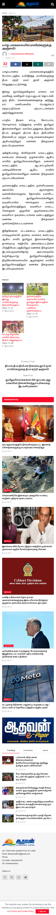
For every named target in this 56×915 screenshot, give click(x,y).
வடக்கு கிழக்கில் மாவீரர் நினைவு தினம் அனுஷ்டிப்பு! (12, 337)
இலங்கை (12, 13)
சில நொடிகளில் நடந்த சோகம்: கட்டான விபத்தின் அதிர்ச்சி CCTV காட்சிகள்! (33, 776)
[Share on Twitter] (27, 64)
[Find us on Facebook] (5, 877)
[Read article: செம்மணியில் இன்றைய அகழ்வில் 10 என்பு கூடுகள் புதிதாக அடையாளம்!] (28, 474)
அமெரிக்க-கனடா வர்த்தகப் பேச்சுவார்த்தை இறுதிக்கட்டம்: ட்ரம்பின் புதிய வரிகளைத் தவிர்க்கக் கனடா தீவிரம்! (24, 654)
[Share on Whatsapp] (38, 64)
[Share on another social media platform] (49, 64)
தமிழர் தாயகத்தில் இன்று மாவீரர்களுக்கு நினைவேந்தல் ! (12, 301)
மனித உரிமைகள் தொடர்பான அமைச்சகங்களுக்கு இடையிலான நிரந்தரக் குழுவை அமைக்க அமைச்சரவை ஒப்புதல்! (25, 600)
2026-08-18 (7, 451)
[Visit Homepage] (28, 4)
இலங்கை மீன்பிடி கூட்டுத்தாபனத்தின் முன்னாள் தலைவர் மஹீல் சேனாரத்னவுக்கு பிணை (27, 548)
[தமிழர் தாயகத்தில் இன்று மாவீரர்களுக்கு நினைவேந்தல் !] (13, 289)
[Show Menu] (3, 4)
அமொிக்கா (8, 646)
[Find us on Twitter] (12, 877)
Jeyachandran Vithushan (22, 54)
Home (4, 13)
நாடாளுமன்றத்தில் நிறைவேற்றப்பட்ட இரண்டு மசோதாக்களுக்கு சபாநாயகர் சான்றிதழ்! (26, 446)
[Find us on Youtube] (25, 877)
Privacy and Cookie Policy (22, 911)
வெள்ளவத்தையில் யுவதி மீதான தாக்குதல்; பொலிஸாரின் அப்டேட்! (34, 817)
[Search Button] (52, 4)
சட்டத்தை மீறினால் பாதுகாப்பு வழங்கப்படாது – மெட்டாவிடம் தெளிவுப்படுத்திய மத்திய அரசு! (26, 706)
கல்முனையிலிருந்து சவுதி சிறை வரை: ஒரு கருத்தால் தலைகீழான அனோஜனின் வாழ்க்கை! (34, 790)
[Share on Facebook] (15, 64)
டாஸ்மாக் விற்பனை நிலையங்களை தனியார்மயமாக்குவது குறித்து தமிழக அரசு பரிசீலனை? (32, 762)
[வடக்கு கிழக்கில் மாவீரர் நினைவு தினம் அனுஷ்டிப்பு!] (13, 327)
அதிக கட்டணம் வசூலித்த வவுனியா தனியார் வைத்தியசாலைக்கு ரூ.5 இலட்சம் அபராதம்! (34, 804)
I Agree (42, 911)
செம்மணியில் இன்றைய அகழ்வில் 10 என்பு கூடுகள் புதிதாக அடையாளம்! (25, 497)
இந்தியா (7, 699)
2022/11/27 (10, 58)
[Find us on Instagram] (18, 877)
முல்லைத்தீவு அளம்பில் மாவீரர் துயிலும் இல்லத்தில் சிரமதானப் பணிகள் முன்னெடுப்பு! (37, 304)
